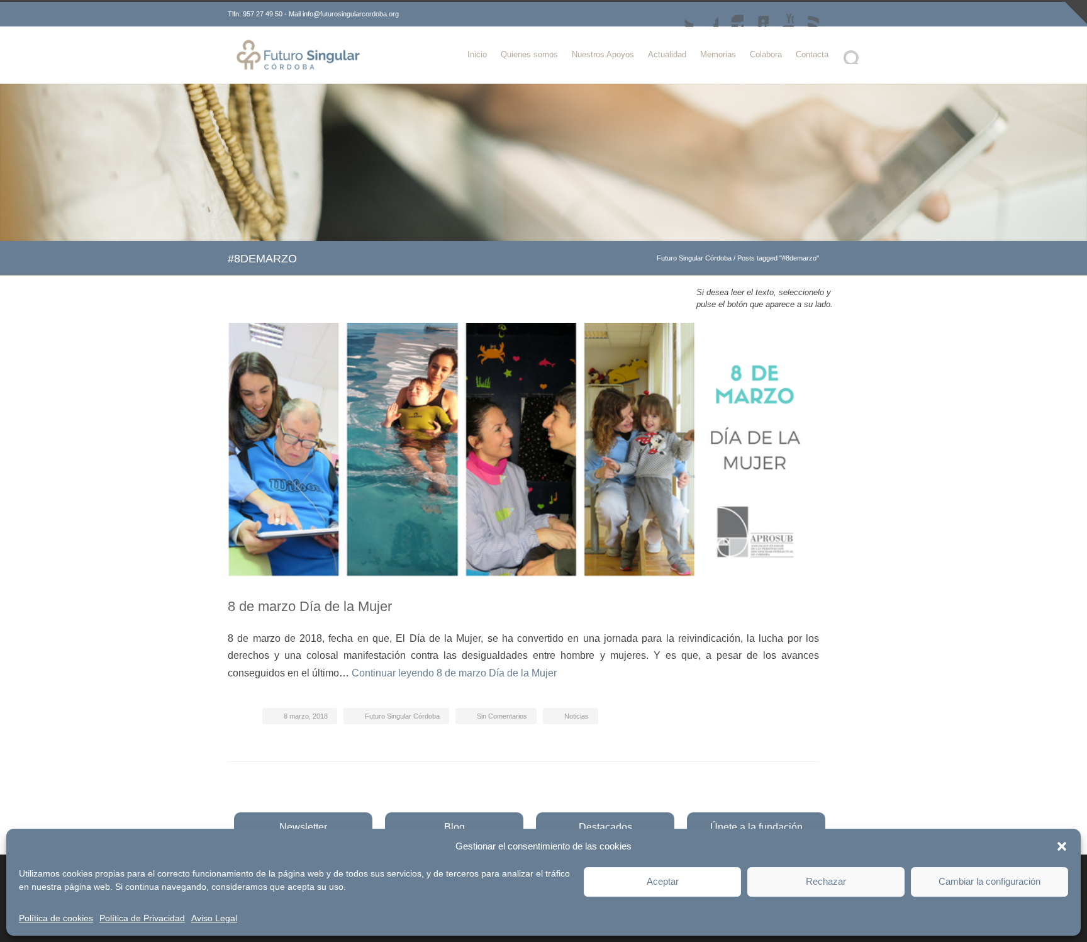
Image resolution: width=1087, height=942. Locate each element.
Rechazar (826, 881)
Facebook (705, 14)
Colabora (766, 54)
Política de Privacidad (142, 918)
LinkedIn (756, 14)
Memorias (718, 54)
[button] (1062, 846)
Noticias (576, 716)
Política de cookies (56, 918)
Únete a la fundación (756, 827)
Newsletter (303, 827)
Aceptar (663, 881)
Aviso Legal (214, 918)
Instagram (731, 14)
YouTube (781, 14)
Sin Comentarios (502, 716)
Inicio (477, 54)
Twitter (680, 14)
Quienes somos (529, 54)
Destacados (605, 827)
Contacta (812, 54)
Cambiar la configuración (989, 881)
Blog (454, 827)
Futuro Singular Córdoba (694, 258)
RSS (806, 14)
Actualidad (667, 54)
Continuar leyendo (454, 673)
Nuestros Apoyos (603, 54)
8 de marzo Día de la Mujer (310, 606)
